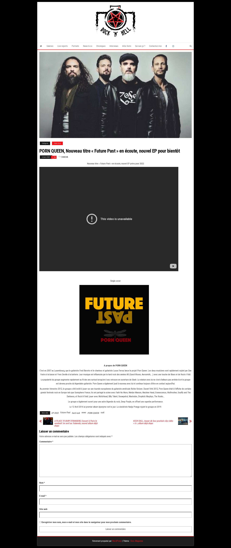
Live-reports (62, 46)
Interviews (113, 46)
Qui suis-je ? (140, 46)
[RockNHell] (41, 46)
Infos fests (126, 46)
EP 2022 (55, 413)
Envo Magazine (136, 541)
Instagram (173, 46)
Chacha (64, 157)
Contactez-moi (155, 46)
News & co (87, 46)
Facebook (167, 46)
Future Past (65, 412)
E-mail (42, 496)
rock (102, 412)
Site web (43, 509)
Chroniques (100, 46)
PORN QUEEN (93, 413)
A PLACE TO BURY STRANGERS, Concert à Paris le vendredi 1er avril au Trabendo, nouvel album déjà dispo (75, 423)
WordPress (117, 541)
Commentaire (46, 441)
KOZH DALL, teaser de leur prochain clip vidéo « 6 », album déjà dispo (153, 422)
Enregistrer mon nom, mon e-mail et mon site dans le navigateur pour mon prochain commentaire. (86, 522)
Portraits (75, 46)
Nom (42, 483)
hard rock (76, 413)
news (83, 412)
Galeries (50, 46)
